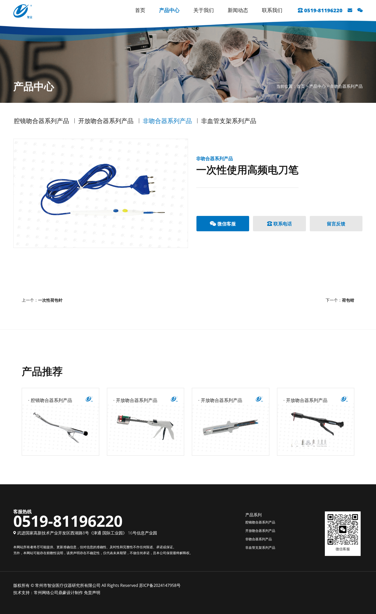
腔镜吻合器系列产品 (41, 120)
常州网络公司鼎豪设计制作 (58, 592)
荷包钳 (348, 300)
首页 (140, 10)
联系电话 (282, 224)
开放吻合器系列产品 (106, 120)
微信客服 (226, 224)
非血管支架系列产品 (228, 120)
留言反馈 (336, 224)
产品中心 (169, 10)
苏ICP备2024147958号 (160, 585)
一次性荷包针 (50, 300)
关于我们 (203, 10)
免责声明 (92, 592)
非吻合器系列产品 (346, 86)
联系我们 (272, 10)
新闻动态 (238, 10)
